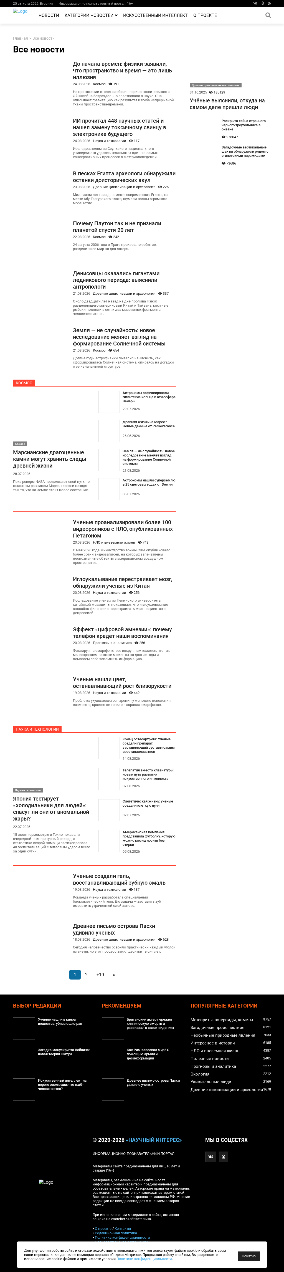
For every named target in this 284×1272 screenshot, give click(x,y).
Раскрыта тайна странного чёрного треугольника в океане (244, 125)
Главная (20, 38)
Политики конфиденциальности (144, 1259)
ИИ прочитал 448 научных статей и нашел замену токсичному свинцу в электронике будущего (119, 127)
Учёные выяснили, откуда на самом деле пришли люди (227, 103)
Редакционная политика (116, 1233)
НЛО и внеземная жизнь (114, 542)
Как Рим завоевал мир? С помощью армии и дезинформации (148, 1054)
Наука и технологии (109, 141)
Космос (99, 84)
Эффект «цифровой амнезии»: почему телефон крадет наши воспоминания (122, 632)
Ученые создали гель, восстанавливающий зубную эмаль (119, 879)
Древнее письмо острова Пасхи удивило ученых (114, 929)
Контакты (123, 1228)
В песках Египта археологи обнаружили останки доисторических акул (124, 176)
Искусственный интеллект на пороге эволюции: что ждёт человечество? (62, 1084)
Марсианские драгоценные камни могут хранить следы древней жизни (49, 459)
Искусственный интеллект (155, 15)
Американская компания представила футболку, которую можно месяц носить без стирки (149, 838)
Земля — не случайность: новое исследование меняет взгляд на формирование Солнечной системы (119, 337)
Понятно (249, 1256)
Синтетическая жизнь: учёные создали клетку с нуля (148, 803)
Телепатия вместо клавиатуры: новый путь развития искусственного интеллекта (148, 774)
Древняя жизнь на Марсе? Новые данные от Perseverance (149, 424)
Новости (49, 15)
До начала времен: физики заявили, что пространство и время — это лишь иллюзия (122, 70)
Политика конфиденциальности (122, 1237)
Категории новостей (89, 15)
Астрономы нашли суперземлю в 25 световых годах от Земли (149, 482)
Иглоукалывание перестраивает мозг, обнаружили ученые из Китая (122, 582)
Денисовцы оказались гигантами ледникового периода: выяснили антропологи (116, 280)
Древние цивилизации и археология (124, 187)
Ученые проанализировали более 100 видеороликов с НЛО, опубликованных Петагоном (123, 529)
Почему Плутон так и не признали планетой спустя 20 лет (117, 226)
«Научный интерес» (154, 1140)
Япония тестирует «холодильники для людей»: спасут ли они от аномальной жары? (51, 808)
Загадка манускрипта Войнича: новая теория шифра (64, 1052)
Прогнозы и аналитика (112, 643)
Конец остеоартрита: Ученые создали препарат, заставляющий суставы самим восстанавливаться (149, 745)
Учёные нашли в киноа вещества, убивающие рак (60, 1021)
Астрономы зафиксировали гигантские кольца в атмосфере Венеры (149, 397)
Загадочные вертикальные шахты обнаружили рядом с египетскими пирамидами (245, 151)
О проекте (205, 15)
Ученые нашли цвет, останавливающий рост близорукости (122, 682)
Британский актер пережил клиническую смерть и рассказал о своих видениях (150, 1023)
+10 (100, 974)
